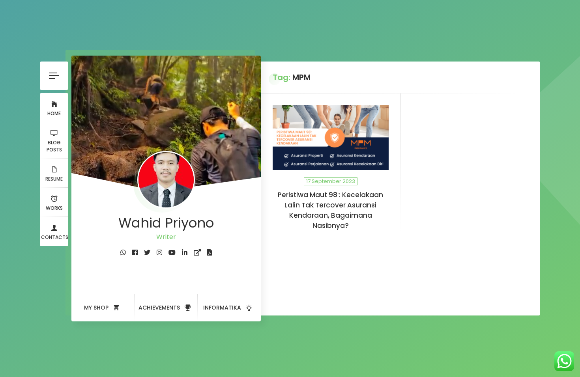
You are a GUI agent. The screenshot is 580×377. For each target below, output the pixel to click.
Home (54, 113)
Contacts (54, 237)
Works (54, 208)
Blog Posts (54, 146)
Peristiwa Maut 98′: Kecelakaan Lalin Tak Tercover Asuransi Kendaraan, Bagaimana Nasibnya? (330, 210)
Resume (54, 178)
